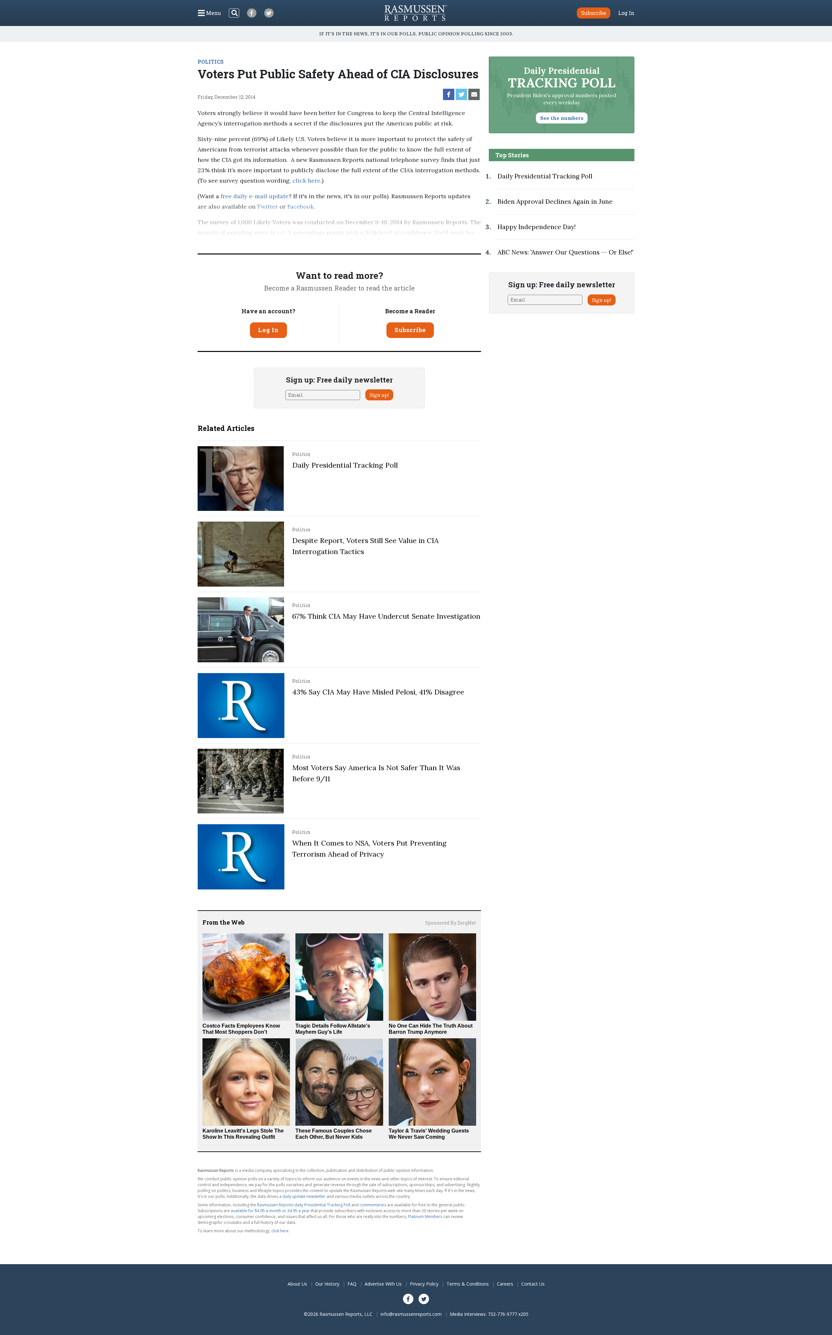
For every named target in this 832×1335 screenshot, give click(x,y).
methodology (447, 243)
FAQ (352, 1284)
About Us (297, 1284)
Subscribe (410, 330)
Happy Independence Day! (537, 227)
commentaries (372, 1205)
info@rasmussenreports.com (411, 1314)
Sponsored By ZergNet (450, 923)
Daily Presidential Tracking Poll (345, 465)
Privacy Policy (424, 1284)
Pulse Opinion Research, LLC (374, 243)
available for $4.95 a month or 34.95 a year (270, 1210)
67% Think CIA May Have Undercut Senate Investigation (386, 616)
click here (306, 180)
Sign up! (379, 395)
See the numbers (561, 118)
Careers (505, 1284)
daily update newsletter (304, 1196)
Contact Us (533, 1284)
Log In (626, 13)
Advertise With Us (383, 1284)
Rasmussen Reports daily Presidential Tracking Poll (303, 1205)
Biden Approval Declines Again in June (555, 201)
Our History (327, 1284)
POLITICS (211, 61)
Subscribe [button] (593, 12)
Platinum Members (425, 1216)
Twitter (267, 206)
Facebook (300, 206)
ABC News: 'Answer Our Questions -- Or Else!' (565, 252)
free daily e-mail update (255, 196)
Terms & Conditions (468, 1284)
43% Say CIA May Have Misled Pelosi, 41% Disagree (378, 691)
